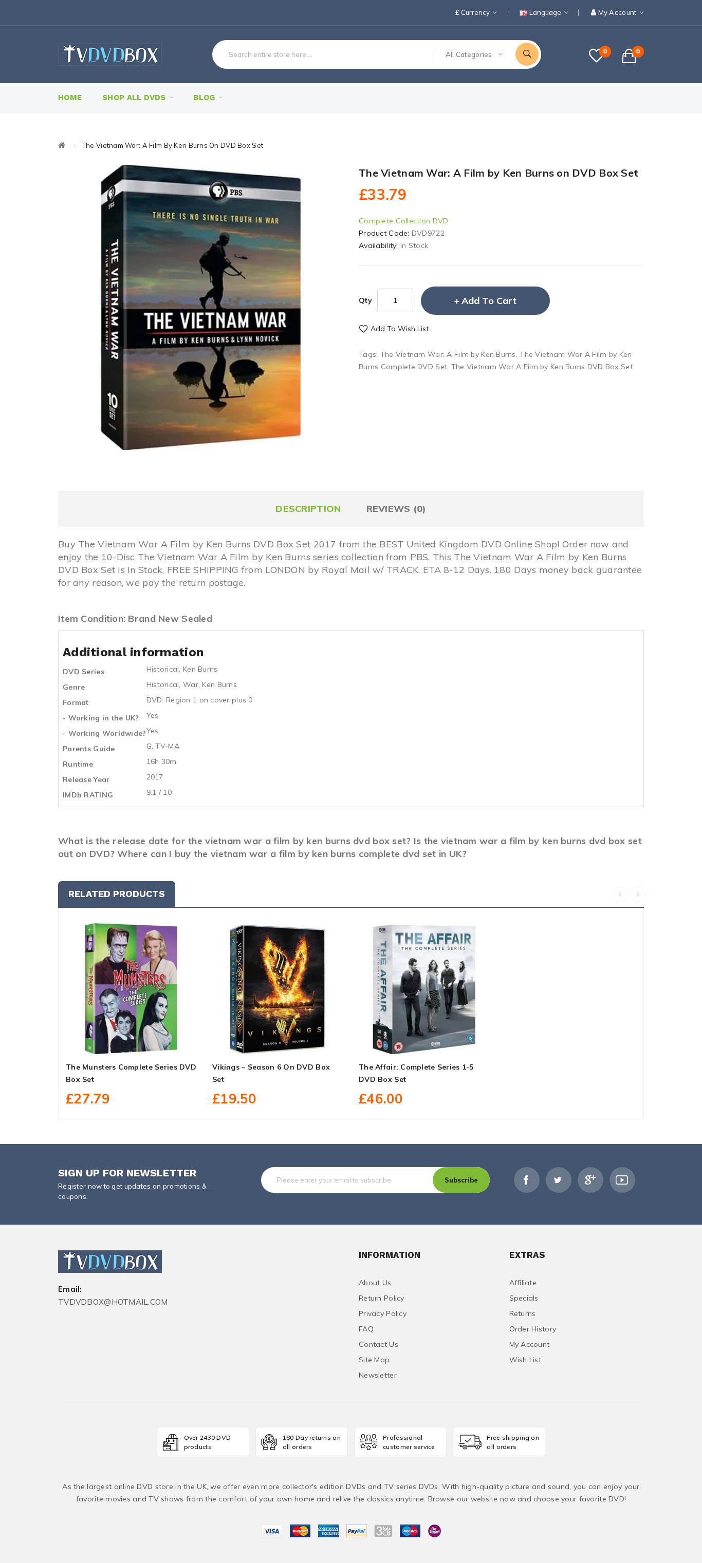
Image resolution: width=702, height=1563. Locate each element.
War (190, 684)
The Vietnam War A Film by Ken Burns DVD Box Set (542, 366)
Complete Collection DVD (403, 220)
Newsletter (378, 1375)
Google (590, 1180)
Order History (533, 1328)
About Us (375, 1282)
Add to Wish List (400, 328)
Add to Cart (488, 301)
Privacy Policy (383, 1313)
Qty (365, 300)
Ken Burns (200, 669)
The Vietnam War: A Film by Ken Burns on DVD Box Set (172, 145)
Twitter (558, 1180)
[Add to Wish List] (131, 1042)
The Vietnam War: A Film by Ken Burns (448, 354)
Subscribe (461, 1180)
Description (308, 508)
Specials (524, 1298)
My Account (529, 1344)
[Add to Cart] (108, 1042)
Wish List (525, 1359)
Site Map (374, 1359)
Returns (522, 1313)
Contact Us (378, 1344)
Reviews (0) (396, 508)
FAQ (366, 1328)
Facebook (527, 1180)
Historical (162, 669)
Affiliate (523, 1282)
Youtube (622, 1180)
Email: (70, 1289)
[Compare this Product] (154, 1042)
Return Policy (381, 1298)
